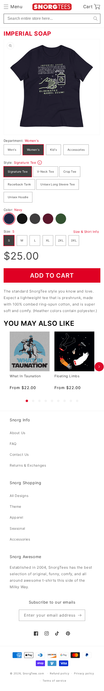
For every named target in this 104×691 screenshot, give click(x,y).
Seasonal (17, 528)
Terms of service (54, 680)
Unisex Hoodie (18, 197)
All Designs (19, 496)
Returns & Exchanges (28, 465)
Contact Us (19, 454)
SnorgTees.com (33, 673)
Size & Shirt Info (86, 232)
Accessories (76, 149)
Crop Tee (69, 171)
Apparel (16, 517)
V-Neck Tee (45, 171)
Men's (12, 149)
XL (48, 240)
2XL (61, 240)
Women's (33, 149)
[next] (99, 367)
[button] (13, 6)
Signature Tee (18, 171)
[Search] (95, 18)
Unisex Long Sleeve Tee (57, 184)
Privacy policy (84, 673)
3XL (74, 240)
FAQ (13, 444)
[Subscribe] (79, 615)
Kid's (53, 149)
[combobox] (52, 18)
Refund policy (59, 673)
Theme (15, 506)
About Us (17, 433)
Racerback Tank (19, 184)
